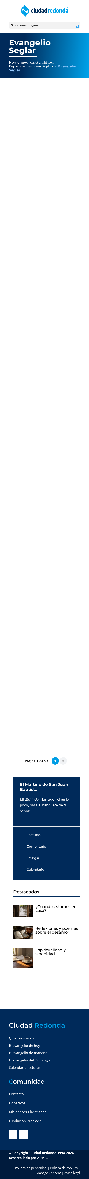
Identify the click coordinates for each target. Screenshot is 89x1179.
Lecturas (34, 835)
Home (14, 62)
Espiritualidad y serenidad (50, 952)
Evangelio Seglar (44, 190)
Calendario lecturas (25, 1067)
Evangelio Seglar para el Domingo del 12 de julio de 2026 (43, 440)
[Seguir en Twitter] (23, 1134)
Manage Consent (48, 1173)
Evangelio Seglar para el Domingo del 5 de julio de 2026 (43, 572)
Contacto (16, 1094)
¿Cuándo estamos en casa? (55, 908)
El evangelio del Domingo (29, 1060)
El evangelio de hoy (24, 1045)
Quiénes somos (21, 1038)
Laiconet (20, 190)
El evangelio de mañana (28, 1052)
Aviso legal (72, 1173)
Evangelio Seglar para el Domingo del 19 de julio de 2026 (43, 308)
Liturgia (33, 858)
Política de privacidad (31, 1168)
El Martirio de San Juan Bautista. (44, 787)
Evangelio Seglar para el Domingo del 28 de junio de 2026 (43, 704)
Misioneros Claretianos (27, 1112)
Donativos (17, 1103)
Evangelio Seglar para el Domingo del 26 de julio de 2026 (43, 177)
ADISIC (42, 1157)
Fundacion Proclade (25, 1121)
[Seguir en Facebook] (13, 1134)
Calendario (35, 869)
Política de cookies (64, 1168)
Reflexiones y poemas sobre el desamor (56, 930)
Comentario (36, 846)
